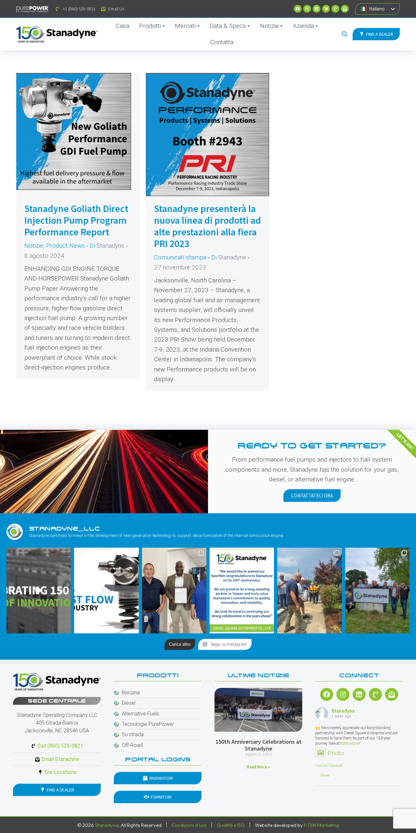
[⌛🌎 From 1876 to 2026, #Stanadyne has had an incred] (38, 590)
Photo (336, 753)
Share (325, 775)
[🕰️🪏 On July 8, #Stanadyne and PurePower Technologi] (309, 590)
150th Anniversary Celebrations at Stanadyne (258, 745)
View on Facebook (329, 766)
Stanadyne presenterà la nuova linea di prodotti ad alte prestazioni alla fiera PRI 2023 (207, 226)
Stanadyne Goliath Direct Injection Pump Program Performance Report (76, 220)
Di (107, 245)
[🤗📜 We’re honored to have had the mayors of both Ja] (174, 590)
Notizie (33, 245)
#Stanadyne (349, 743)
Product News (65, 245)
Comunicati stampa (180, 257)
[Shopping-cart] (326, 9)
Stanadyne (343, 711)
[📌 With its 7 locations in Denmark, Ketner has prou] (377, 590)
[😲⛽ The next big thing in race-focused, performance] (106, 590)
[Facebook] (298, 9)
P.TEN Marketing (321, 825)
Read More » (258, 767)
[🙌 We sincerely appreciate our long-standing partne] (242, 590)
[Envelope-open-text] (345, 9)
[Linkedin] (316, 9)
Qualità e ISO (231, 825)
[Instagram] (307, 9)
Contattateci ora (312, 495)
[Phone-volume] (335, 9)
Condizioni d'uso (189, 825)
